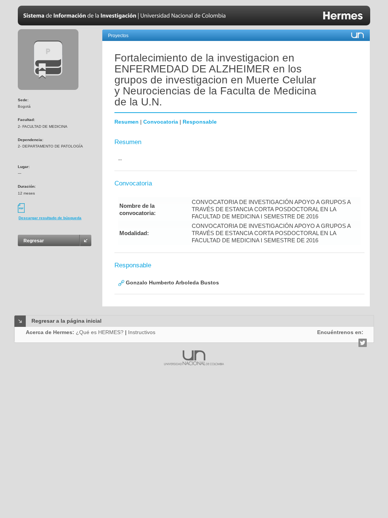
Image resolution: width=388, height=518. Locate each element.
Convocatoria (160, 122)
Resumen (126, 122)
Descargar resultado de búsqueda (50, 218)
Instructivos (141, 332)
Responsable (200, 122)
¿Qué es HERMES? (100, 332)
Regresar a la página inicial (66, 321)
